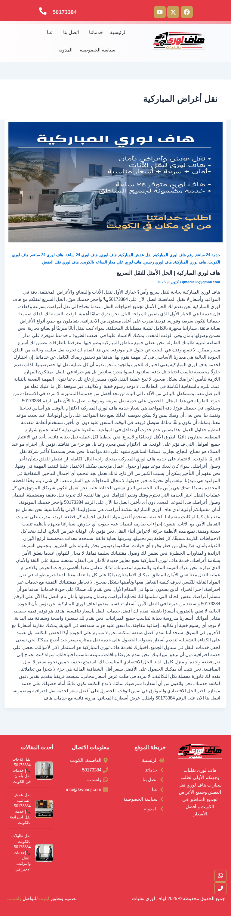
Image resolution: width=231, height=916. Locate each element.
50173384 (65, 12)
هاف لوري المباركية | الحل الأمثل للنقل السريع (168, 273)
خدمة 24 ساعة (208, 255)
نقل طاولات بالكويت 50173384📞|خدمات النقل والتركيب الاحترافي (21, 852)
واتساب (13, 898)
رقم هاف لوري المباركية (173, 255)
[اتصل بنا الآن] (220, 888)
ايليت (44, 898)
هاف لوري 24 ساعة (82, 255)
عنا (50, 32)
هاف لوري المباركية (190, 262)
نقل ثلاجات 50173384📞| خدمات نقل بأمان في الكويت (21, 770)
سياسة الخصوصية (97, 49)
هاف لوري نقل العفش (60, 262)
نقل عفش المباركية (135, 255)
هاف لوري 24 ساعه (47, 255)
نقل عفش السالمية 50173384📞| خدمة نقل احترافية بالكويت (20, 809)
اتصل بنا (71, 32)
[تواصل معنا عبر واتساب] (220, 876)
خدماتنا (96, 32)
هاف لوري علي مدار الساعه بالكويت (111, 262)
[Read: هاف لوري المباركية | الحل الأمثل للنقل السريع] (116, 182)
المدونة (65, 49)
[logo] (179, 40)
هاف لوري (108, 255)
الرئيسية (118, 32)
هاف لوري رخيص (158, 262)
